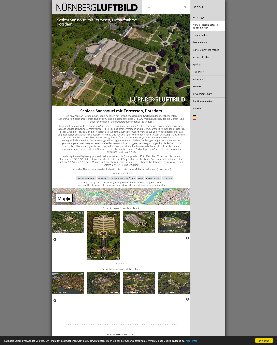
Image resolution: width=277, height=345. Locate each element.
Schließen (264, 340)
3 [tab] (121, 263)
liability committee (203, 101)
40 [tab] (156, 324)
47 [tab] (172, 324)
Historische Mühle (132, 169)
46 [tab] (170, 324)
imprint (197, 108)
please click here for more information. (148, 185)
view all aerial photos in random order (205, 26)
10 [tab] (86, 324)
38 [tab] (151, 324)
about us (198, 79)
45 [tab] (167, 324)
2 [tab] (119, 263)
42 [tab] (160, 324)
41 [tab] (158, 324)
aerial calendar (201, 57)
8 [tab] (82, 324)
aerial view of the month (206, 49)
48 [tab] (174, 324)
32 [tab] (137, 324)
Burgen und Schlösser (123, 178)
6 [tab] (77, 324)
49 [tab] (176, 324)
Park (140, 178)
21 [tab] (112, 324)
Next (187, 238)
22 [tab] (114, 324)
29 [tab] (130, 324)
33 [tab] (139, 324)
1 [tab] (116, 263)
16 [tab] (100, 324)
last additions (200, 42)
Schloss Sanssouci (68, 128)
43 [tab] (163, 324)
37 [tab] (149, 324)
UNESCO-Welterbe (86, 178)
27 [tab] (126, 324)
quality (197, 64)
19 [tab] (107, 324)
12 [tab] (91, 324)
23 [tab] (116, 324)
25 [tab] (121, 324)
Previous (54, 239)
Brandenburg (153, 178)
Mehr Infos (191, 340)
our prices (198, 71)
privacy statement (202, 93)
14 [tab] (96, 324)
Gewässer (103, 178)
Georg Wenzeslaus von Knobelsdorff (152, 131)
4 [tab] (123, 263)
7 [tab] (79, 324)
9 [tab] (84, 324)
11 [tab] (89, 324)
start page (198, 17)
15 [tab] (98, 324)
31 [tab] (135, 324)
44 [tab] (165, 324)
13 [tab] (93, 324)
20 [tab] (109, 324)
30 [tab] (133, 324)
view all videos (200, 35)
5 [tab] (126, 263)
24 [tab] (119, 324)
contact (197, 86)
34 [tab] (142, 324)
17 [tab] (103, 324)
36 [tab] (146, 324)
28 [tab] (128, 324)
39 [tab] (153, 324)
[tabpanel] (68, 222)
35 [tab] (144, 324)
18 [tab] (105, 324)
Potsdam (167, 178)
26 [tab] (123, 324)
